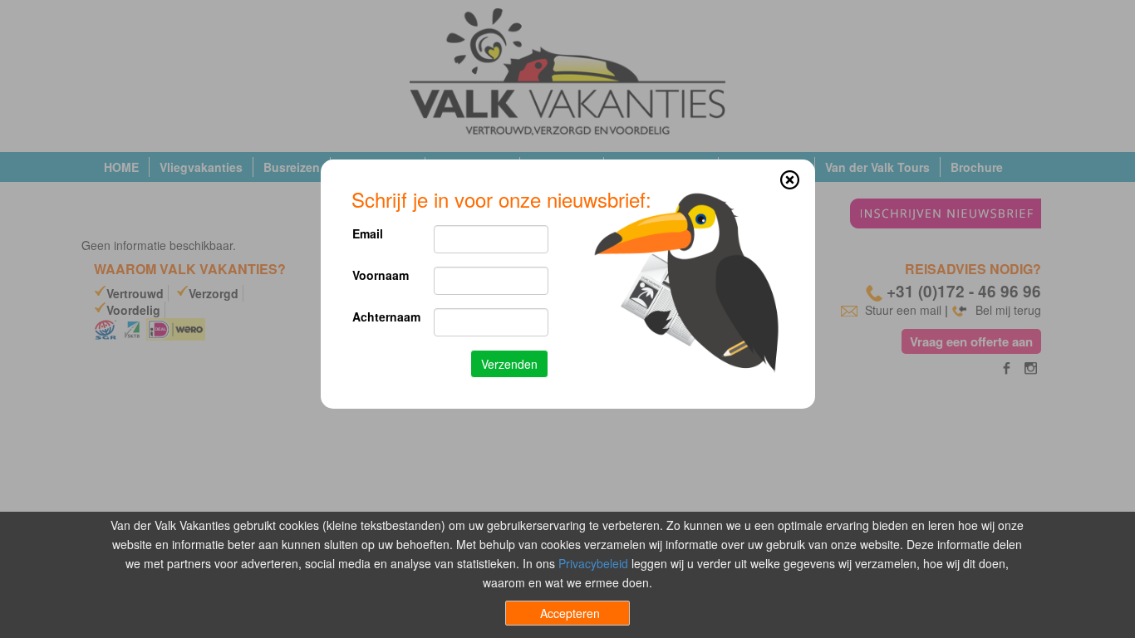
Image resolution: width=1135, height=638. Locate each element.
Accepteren (570, 613)
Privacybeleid (593, 563)
